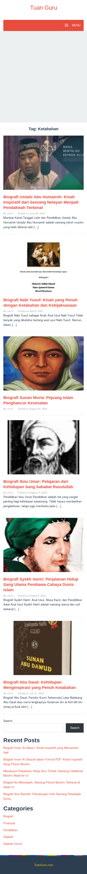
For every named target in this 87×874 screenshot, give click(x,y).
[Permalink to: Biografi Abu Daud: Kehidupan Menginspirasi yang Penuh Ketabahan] (43, 650)
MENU (75, 25)
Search (7, 721)
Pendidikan (10, 830)
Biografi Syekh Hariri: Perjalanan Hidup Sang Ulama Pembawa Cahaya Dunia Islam (40, 584)
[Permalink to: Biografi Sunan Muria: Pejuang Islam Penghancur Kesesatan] (43, 365)
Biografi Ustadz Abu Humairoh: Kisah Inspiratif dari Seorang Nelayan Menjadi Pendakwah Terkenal (41, 202)
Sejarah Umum (13, 843)
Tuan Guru (43, 7)
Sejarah (8, 837)
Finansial (9, 823)
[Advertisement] (43, 76)
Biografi (8, 816)
